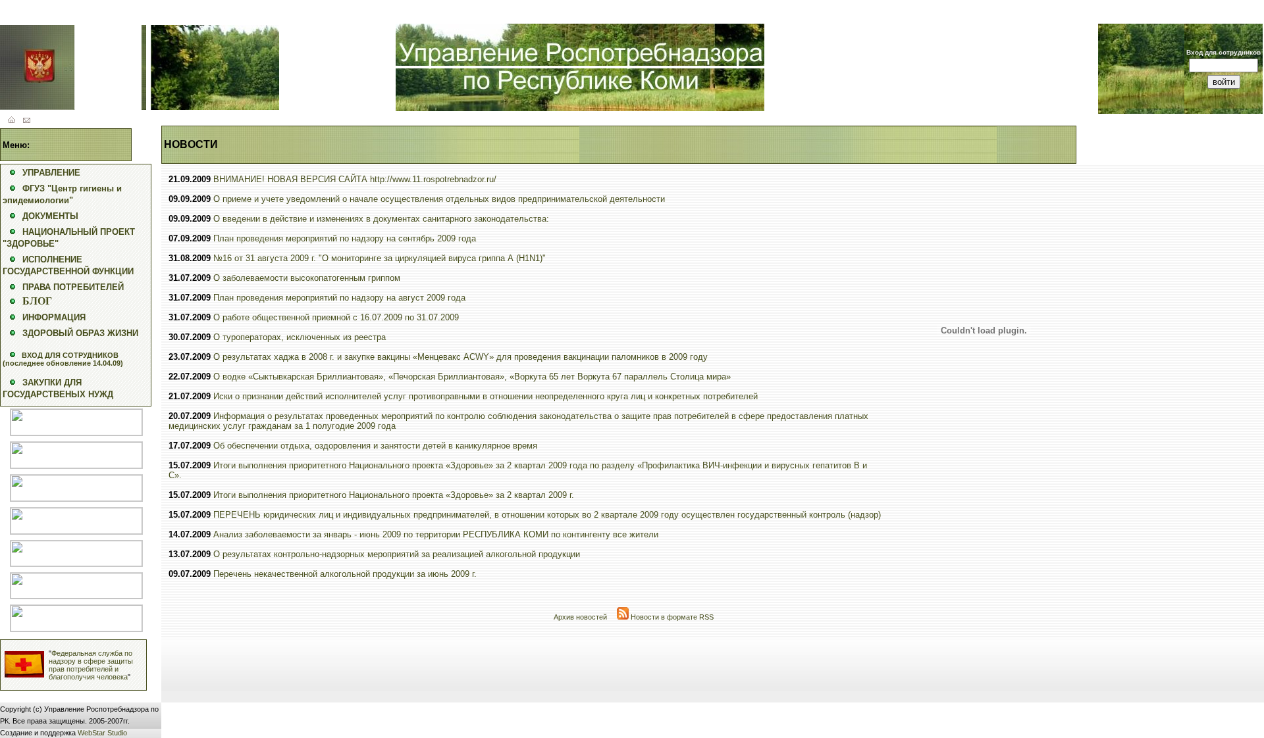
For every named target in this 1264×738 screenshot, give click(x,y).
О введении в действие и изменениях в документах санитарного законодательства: (381, 219)
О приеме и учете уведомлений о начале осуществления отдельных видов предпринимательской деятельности (439, 199)
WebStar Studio (102, 733)
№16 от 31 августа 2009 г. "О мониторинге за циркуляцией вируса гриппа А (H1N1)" (379, 258)
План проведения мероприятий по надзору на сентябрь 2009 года (344, 238)
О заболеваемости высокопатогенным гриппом (306, 278)
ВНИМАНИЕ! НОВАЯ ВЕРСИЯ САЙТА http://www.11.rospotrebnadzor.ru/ (354, 179)
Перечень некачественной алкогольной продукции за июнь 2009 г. (345, 574)
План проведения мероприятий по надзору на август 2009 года (339, 298)
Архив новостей (580, 617)
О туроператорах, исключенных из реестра (299, 337)
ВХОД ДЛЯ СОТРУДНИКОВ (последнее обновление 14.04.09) (63, 359)
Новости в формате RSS (671, 617)
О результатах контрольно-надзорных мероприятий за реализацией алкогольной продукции (396, 554)
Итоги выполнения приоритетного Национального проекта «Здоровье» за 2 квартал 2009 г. (393, 495)
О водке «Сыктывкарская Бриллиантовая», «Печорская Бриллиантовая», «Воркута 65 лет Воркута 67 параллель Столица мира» (472, 376)
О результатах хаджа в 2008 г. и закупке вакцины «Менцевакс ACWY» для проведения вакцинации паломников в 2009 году (460, 357)
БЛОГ (37, 301)
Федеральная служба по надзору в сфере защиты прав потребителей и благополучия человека (91, 665)
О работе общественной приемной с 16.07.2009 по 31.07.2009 (336, 317)
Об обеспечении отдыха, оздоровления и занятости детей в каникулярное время (375, 446)
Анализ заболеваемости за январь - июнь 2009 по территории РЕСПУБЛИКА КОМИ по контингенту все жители (435, 534)
